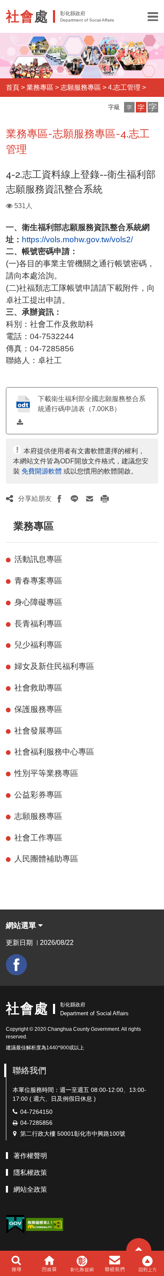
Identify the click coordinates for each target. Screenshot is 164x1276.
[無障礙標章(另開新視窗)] (44, 1224)
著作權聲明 (30, 1155)
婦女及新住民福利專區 (54, 666)
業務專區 (39, 87)
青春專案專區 (38, 580)
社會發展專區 (38, 730)
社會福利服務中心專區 (54, 751)
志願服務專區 (81, 87)
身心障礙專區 (38, 602)
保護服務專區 (38, 709)
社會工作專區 (38, 837)
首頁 (12, 87)
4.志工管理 (124, 87)
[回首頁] (49, 1263)
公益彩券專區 (38, 794)
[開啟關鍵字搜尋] (16, 1263)
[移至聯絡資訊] (115, 1263)
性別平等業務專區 (46, 773)
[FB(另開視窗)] (16, 964)
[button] (153, 16)
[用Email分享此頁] (89, 499)
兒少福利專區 (38, 644)
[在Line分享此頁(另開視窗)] (74, 499)
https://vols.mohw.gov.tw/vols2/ (77, 239)
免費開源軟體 (41, 471)
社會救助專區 (38, 687)
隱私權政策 (30, 1172)
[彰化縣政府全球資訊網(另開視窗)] (81, 1263)
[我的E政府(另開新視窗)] (15, 1224)
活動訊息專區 (38, 559)
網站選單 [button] (22, 925)
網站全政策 (30, 1189)
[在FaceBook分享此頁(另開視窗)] (59, 499)
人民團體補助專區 (46, 858)
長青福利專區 (38, 623)
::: (9, 526)
